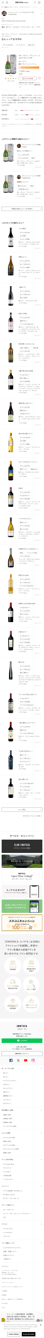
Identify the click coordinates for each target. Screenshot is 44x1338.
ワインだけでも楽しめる (26, 324)
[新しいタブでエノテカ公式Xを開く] (18, 1060)
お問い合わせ (5, 1266)
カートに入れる (29, 78)
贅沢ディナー (23, 469)
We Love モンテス (25, 761)
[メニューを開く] (3, 2)
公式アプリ (25, 1053)
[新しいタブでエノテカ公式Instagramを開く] (33, 1060)
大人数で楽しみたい (23, 189)
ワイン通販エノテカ (6, 7)
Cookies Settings (14, 1334)
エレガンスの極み (25, 239)
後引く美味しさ (24, 378)
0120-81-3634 (14, 1270)
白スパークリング (25, 7)
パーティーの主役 (32, 553)
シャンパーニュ (31, 64)
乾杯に (33, 158)
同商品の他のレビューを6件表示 (22, 209)
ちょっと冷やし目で (23, 155)
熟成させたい (23, 321)
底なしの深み (23, 297)
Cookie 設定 (4, 1303)
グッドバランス (20, 45)
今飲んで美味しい (25, 348)
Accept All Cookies (28, 1334)
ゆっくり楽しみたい (25, 264)
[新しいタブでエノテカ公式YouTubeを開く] (25, 1060)
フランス (35, 7)
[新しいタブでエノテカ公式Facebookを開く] (11, 1060)
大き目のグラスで (25, 413)
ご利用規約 (4, 1291)
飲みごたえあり (24, 529)
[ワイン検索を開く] (35, 2)
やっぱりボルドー (25, 375)
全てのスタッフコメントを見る (31, 816)
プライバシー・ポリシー (8, 1282)
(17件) (12, 81)
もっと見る (22, 809)
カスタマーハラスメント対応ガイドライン (12, 1286)
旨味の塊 (35, 348)
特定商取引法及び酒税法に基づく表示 (11, 1278)
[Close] (40, 1325)
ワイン (16, 7)
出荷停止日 (10, 1274)
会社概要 (4, 1295)
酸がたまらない (22, 186)
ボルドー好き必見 (25, 381)
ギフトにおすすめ (8, 45)
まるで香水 (23, 236)
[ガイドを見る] (7, 2)
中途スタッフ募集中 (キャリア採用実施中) (12, 1299)
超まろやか (31, 45)
